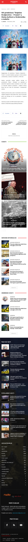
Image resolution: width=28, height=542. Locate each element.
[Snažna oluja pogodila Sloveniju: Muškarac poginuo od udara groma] (5, 398)
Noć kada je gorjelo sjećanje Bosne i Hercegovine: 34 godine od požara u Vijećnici (14, 224)
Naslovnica (3, 9)
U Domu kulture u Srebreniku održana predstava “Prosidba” (21, 123)
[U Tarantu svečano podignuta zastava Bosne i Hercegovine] (5, 413)
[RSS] (14, 525)
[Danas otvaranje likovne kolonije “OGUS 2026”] (5, 327)
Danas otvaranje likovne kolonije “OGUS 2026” (16, 327)
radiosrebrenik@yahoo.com (18, 513)
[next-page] (5, 230)
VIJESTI (8, 9)
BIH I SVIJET (14, 192)
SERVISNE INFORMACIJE (15, 242)
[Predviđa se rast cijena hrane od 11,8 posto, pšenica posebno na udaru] (5, 427)
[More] (20, 25)
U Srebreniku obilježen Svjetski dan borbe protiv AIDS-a (7, 123)
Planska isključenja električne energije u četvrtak (18, 244)
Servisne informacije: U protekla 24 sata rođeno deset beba (17, 273)
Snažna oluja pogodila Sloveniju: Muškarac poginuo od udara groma (18, 398)
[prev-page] (2, 230)
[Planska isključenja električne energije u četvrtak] (5, 244)
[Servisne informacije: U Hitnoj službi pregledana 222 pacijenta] (5, 253)
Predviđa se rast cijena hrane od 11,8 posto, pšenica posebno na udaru (18, 427)
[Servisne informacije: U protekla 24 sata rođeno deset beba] (5, 272)
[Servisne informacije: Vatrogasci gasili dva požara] (5, 281)
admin (4, 21)
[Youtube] (21, 525)
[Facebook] (7, 525)
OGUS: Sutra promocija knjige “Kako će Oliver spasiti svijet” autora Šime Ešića (14, 169)
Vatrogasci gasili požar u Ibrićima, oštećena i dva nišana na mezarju (17, 319)
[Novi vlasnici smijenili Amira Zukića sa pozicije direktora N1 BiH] (5, 405)
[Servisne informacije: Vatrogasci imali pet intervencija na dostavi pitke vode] (5, 263)
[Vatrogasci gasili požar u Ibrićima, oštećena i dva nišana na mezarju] (5, 318)
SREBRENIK (13, 9)
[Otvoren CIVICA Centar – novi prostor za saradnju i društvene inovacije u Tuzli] (5, 386)
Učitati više (13, 287)
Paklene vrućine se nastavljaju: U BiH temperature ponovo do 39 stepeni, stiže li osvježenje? (18, 435)
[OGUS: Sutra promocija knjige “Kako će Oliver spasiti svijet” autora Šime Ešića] (14, 158)
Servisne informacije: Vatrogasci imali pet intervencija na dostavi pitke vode (18, 263)
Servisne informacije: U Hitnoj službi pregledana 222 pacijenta (18, 254)
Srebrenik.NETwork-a (5, 535)
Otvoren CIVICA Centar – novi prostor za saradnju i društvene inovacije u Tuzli (18, 385)
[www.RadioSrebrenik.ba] (14, 495)
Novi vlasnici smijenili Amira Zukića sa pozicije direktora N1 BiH (17, 405)
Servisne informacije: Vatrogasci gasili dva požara (18, 282)
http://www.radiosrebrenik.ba (14, 135)
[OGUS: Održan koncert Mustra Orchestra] (5, 420)
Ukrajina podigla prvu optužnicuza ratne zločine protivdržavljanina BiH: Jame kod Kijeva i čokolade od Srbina (14, 196)
